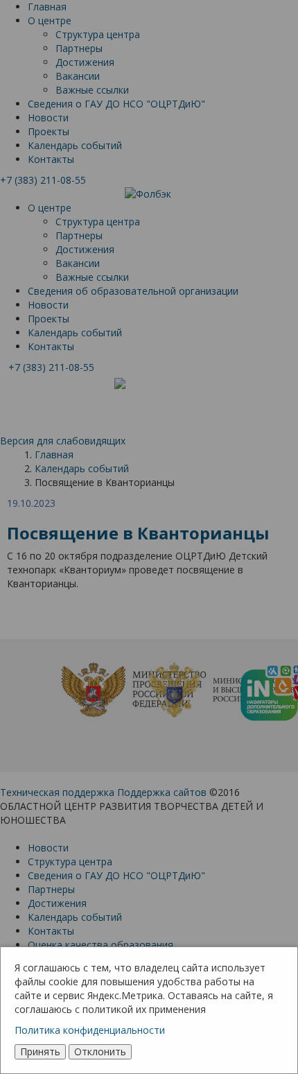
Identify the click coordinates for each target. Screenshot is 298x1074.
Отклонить (100, 1051)
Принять (40, 1051)
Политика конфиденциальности (90, 1030)
